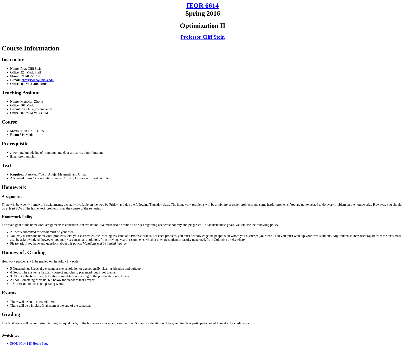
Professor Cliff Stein (203, 37)
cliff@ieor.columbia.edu (38, 80)
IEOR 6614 (202, 5)
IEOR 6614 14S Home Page (29, 343)
